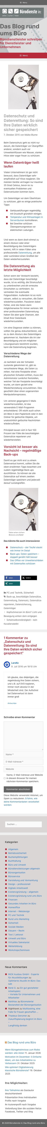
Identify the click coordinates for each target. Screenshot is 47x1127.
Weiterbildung (15, 946)
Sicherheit (29, 592)
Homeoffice (14, 907)
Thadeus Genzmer (17, 1015)
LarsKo (15, 663)
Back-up (11, 596)
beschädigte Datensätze (28, 596)
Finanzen (12, 899)
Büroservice (14, 876)
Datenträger (10, 608)
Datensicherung (23, 604)
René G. (12, 988)
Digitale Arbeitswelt (18, 888)
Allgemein (13, 849)
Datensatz (23, 600)
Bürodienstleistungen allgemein (24, 868)
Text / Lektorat (15, 934)
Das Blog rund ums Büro (22, 1042)
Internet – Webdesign (19, 911)
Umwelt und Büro (17, 938)
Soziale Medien (16, 927)
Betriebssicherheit (17, 853)
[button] (12, 578)
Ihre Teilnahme (12, 1090)
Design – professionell (19, 884)
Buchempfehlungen (18, 857)
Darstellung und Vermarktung (23, 880)
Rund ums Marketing (18, 919)
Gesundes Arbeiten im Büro (22, 903)
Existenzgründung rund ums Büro (25, 896)
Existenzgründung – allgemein (23, 892)
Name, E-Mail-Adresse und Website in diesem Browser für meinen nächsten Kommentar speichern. (25, 778)
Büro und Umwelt (17, 865)
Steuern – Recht (16, 930)
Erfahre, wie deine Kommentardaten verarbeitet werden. (21, 801)
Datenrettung (25, 252)
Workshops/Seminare (19, 950)
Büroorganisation (16, 872)
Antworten (12, 703)
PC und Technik (14, 592)
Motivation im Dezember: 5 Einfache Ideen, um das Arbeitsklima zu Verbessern (23, 1060)
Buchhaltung (14, 861)
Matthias (12, 1001)
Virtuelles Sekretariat (18, 942)
